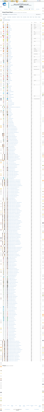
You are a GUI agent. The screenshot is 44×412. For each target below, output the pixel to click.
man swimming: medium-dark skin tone (12, 307)
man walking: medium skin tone (11, 335)
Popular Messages (26, 9)
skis (8, 84)
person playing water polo (11, 97)
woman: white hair (10, 101)
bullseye (9, 31)
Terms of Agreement (36, 409)
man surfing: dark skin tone (11, 317)
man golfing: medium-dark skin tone (12, 163)
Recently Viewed (20, 405)
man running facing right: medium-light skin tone (13, 132)
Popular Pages (27, 405)
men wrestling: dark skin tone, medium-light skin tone (14, 359)
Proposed (4, 18)
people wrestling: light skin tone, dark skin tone (13, 251)
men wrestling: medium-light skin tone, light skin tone (14, 240)
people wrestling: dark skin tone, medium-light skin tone (14, 241)
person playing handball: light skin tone (12, 275)
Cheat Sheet (32, 9)
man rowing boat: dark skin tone (11, 311)
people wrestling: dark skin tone (11, 170)
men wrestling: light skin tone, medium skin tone (13, 157)
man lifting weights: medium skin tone (12, 297)
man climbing (9, 111)
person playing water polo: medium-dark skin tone (13, 272)
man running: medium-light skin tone (12, 331)
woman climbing (10, 112)
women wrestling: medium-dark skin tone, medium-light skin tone (15, 185)
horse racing (9, 66)
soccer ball (9, 25)
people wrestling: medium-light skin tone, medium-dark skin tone (15, 247)
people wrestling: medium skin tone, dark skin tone (13, 224)
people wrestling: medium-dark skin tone (12, 268)
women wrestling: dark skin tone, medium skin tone (13, 341)
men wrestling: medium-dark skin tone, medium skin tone (14, 237)
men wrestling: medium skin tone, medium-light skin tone (14, 206)
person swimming (10, 80)
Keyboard (15, 9)
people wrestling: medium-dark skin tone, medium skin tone (14, 220)
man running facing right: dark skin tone (12, 196)
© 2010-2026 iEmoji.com (7, 409)
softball (9, 39)
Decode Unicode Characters (40, 406)
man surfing (9, 87)
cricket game (9, 55)
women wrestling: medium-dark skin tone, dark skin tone (14, 182)
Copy (5, 24)
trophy (8, 24)
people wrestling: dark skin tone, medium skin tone (13, 216)
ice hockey (9, 42)
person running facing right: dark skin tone (12, 188)
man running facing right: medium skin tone (13, 143)
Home (10, 9)
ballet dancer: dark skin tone (11, 133)
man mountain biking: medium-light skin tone (13, 140)
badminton (9, 63)
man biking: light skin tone (11, 293)
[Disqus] (22, 375)
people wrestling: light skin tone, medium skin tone (13, 254)
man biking (9, 46)
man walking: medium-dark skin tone (12, 334)
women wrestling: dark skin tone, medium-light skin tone (14, 181)
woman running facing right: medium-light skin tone (13, 189)
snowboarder (9, 59)
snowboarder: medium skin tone (11, 153)
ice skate (9, 83)
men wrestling (9, 90)
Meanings (20, 9)
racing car (9, 32)
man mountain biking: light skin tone (12, 286)
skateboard (9, 77)
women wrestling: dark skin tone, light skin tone (13, 233)
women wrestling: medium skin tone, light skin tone (13, 346)
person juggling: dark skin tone (11, 339)
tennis (8, 34)
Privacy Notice (27, 409)
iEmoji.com (4, 0)
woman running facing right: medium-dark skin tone (13, 192)
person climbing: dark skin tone (11, 147)
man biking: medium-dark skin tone (12, 289)
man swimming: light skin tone (11, 310)
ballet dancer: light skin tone (11, 146)
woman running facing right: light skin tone (12, 129)
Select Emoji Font (38, 14)
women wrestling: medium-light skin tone (12, 261)
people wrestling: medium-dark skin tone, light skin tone (14, 223)
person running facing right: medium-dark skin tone (13, 164)
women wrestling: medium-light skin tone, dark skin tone (14, 348)
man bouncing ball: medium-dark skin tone (12, 230)
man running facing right (10, 91)
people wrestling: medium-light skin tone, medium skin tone (14, 248)
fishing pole (9, 69)
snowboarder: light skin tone (11, 125)
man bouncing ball (10, 119)
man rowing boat (10, 105)
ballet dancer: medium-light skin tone (12, 160)
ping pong (9, 76)
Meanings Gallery (12, 405)
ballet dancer (9, 35)
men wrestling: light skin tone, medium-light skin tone (14, 213)
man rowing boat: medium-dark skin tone (12, 139)
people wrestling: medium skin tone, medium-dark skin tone (14, 226)
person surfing (9, 62)
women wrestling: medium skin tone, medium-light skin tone (14, 234)
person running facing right (11, 104)
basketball (9, 27)
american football (10, 48)
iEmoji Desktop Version (31, 405)
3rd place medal (10, 70)
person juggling (9, 115)
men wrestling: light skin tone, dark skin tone (13, 154)
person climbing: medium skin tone (12, 199)
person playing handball (10, 94)
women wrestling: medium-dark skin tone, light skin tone (14, 342)
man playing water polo (10, 118)
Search (16, 405)
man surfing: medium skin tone (11, 318)
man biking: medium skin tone (11, 290)
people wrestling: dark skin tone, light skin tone (13, 219)
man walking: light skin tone (11, 338)
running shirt (9, 98)
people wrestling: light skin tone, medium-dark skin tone (14, 244)
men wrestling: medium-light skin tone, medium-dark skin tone (15, 210)
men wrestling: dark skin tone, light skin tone (13, 360)
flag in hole (9, 45)
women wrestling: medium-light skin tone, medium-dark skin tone (15, 349)
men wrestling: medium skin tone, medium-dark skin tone (14, 205)
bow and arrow (9, 52)
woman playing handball (10, 122)
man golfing (9, 108)
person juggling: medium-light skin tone (12, 279)
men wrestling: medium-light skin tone (12, 265)
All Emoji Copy (5, 9)
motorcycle (9, 49)
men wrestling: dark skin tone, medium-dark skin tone (14, 356)
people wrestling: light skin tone (11, 150)
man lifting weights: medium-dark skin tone (12, 296)
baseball (9, 38)
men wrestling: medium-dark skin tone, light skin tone (14, 203)
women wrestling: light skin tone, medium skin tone (13, 355)
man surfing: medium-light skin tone (12, 276)
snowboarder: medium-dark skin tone (12, 126)
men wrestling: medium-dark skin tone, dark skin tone (14, 217)
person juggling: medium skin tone (12, 283)
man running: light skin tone (11, 161)
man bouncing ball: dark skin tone (11, 300)
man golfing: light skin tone (11, 325)
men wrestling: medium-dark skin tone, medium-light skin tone (15, 202)
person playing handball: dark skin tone (12, 175)
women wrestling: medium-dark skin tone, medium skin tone (14, 184)
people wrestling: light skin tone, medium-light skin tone (14, 255)
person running (9, 28)
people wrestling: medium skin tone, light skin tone (13, 227)
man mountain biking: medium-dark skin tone (13, 282)
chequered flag (9, 53)
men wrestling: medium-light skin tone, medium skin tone (14, 212)
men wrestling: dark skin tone (11, 262)
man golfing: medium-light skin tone (12, 324)
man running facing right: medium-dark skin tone (13, 195)
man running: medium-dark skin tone (12, 328)
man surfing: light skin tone (11, 178)
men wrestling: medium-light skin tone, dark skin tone (14, 209)
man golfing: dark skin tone (11, 321)
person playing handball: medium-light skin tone (13, 171)
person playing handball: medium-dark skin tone (13, 174)
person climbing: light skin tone (11, 198)
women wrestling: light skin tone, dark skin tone (13, 353)
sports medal (9, 41)
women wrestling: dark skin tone (11, 258)
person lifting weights (10, 56)
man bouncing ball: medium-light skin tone (12, 303)
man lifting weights (10, 73)
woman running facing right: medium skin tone (13, 191)
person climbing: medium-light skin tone (12, 136)
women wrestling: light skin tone (11, 168)
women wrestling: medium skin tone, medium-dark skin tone (14, 345)
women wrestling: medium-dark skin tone (12, 167)
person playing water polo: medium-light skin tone (13, 269)
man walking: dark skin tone (11, 332)
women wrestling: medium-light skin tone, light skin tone (14, 352)
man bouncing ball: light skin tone (11, 304)
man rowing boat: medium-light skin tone (12, 314)
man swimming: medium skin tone (12, 177)
